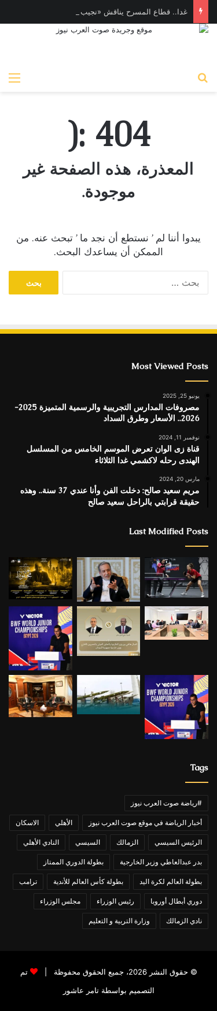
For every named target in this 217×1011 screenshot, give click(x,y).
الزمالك (127, 842)
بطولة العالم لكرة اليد (170, 881)
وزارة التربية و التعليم (119, 920)
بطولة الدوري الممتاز (73, 861)
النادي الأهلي (41, 842)
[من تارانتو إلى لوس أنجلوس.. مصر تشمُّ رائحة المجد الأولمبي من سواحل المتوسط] (40, 696)
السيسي (87, 842)
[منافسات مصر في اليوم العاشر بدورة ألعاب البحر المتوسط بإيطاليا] (176, 577)
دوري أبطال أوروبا (176, 901)
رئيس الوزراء (115, 901)
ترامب (28, 881)
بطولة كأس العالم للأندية (88, 881)
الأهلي (63, 822)
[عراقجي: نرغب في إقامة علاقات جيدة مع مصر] (109, 579)
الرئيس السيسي (178, 842)
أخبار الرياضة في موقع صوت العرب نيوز (145, 822)
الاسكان (27, 822)
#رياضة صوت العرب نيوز (166, 803)
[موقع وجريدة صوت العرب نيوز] (108, 45)
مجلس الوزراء (60, 901)
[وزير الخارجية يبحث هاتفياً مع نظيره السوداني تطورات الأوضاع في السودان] (109, 631)
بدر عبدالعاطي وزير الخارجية (161, 861)
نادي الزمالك (184, 920)
